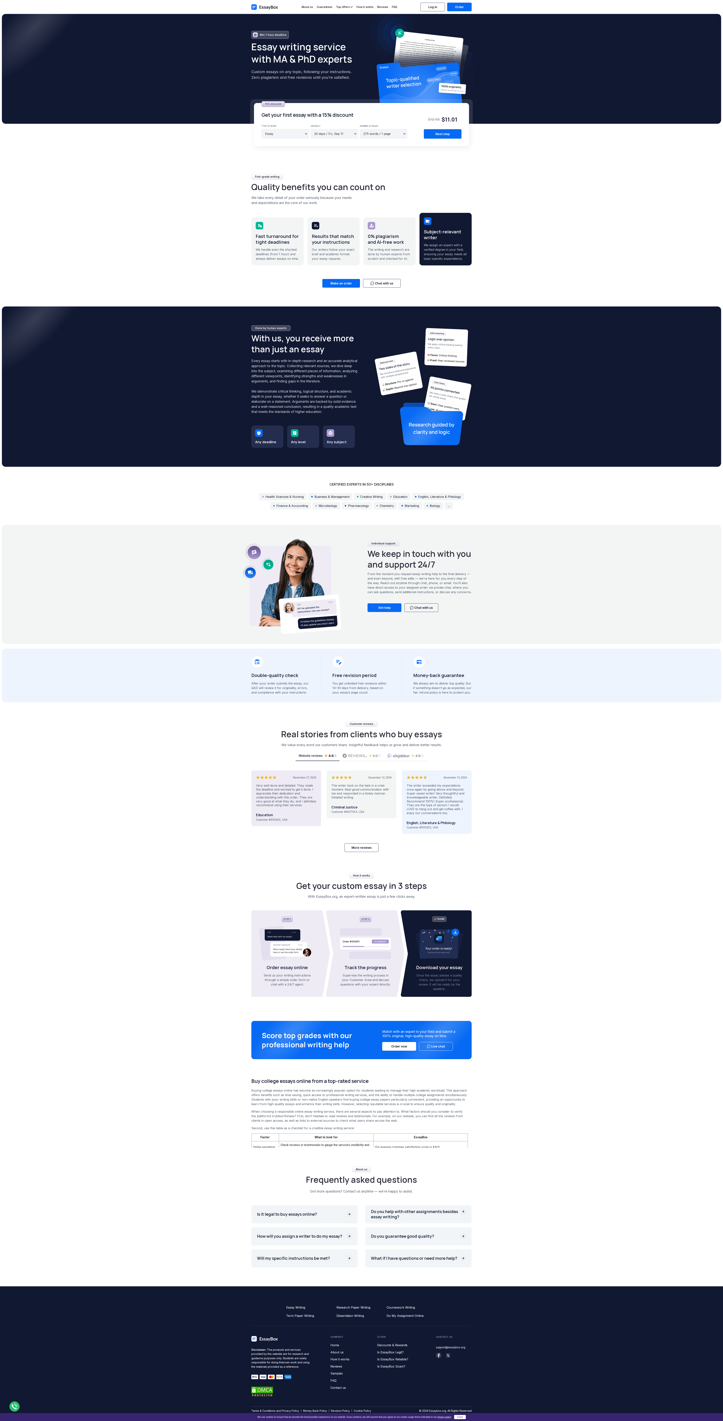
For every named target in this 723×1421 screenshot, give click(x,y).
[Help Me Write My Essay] (264, 7)
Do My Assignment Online (405, 1316)
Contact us (338, 1388)
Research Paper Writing (353, 1307)
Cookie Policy (362, 1410)
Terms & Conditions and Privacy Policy (275, 1410)
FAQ (394, 7)
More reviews (362, 848)
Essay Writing (295, 1307)
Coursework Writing (401, 1307)
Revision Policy (340, 1410)
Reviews (382, 7)
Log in (432, 7)
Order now (399, 1046)
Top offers (343, 7)
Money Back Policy (315, 1410)
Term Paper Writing (300, 1316)
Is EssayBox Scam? (391, 1366)
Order (459, 7)
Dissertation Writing (350, 1316)
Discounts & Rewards (392, 1345)
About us (307, 7)
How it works (364, 7)
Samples (336, 1373)
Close (460, 1417)
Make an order (341, 283)
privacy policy (444, 1417)
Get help (384, 608)
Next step (442, 134)
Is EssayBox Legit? (390, 1352)
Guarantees (324, 7)
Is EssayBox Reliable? (392, 1359)
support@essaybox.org (450, 1347)
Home (334, 1345)
